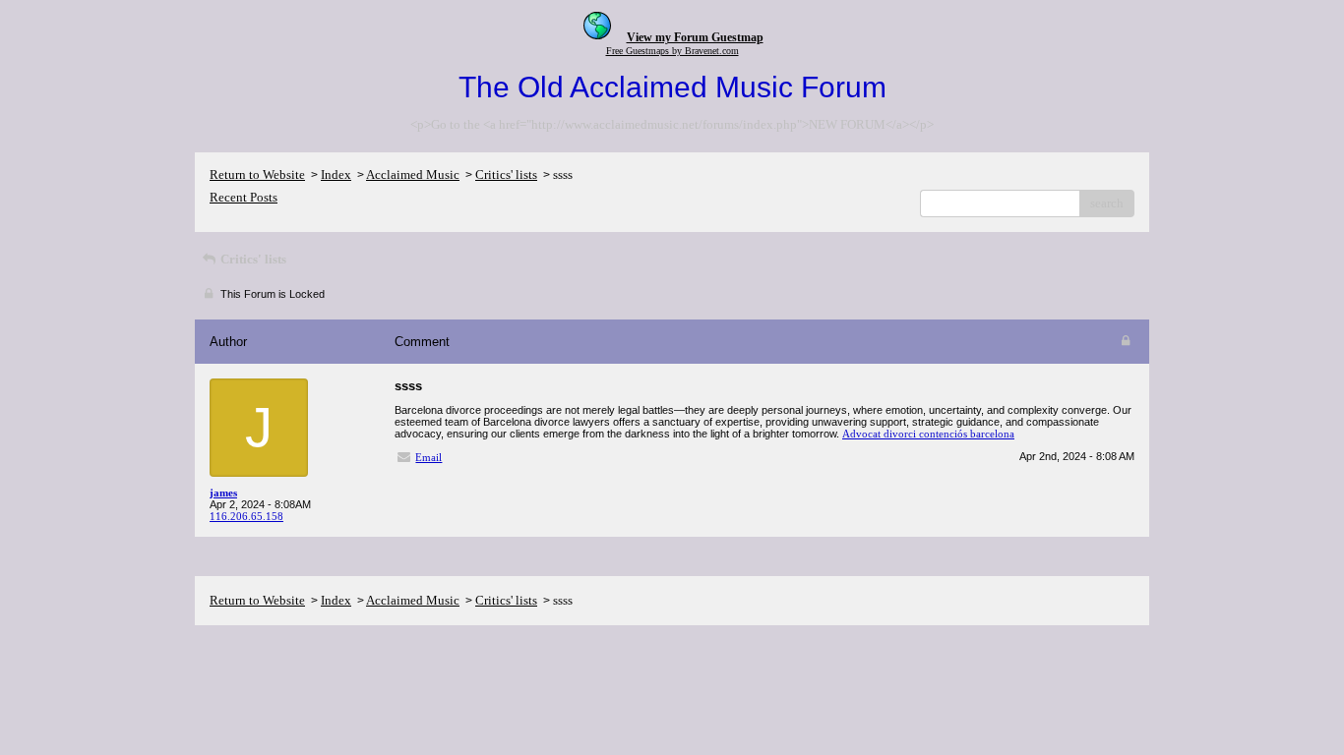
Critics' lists (506, 174)
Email (428, 457)
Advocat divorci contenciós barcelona (928, 433)
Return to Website (257, 174)
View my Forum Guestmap (695, 37)
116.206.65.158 (246, 516)
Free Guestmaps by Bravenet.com (672, 50)
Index (336, 174)
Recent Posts (243, 197)
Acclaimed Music (412, 174)
